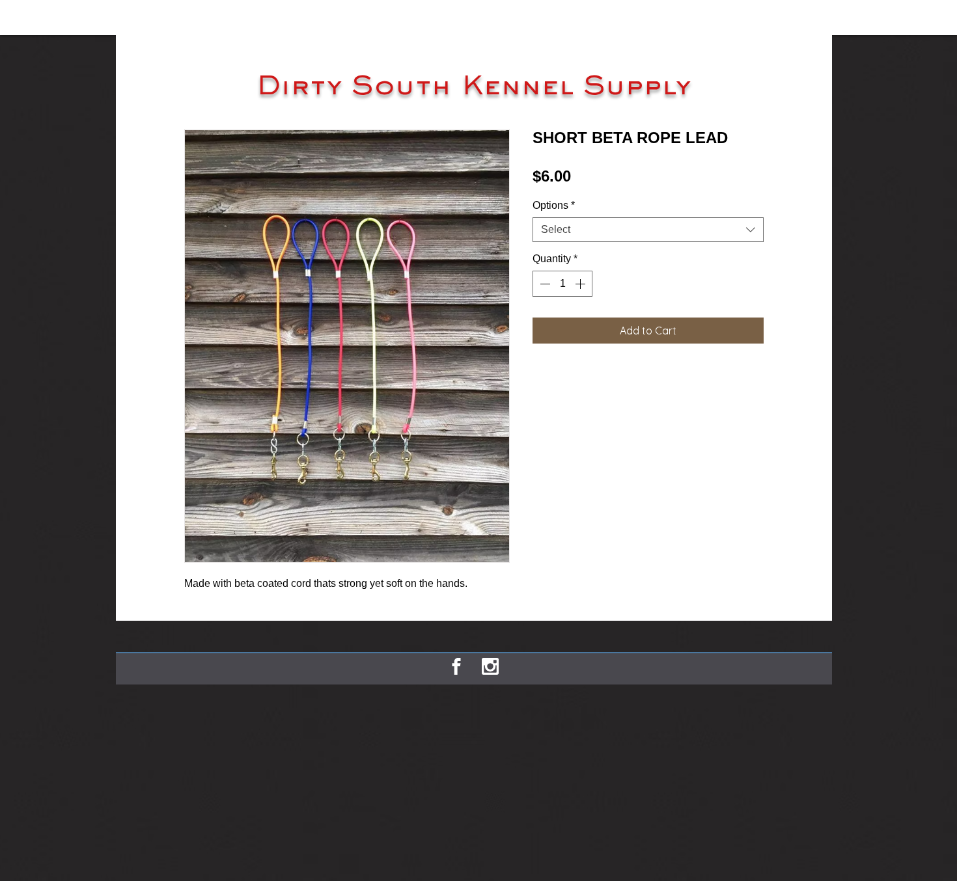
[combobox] (648, 229)
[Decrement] (543, 283)
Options (554, 205)
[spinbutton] (562, 283)
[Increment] (581, 283)
